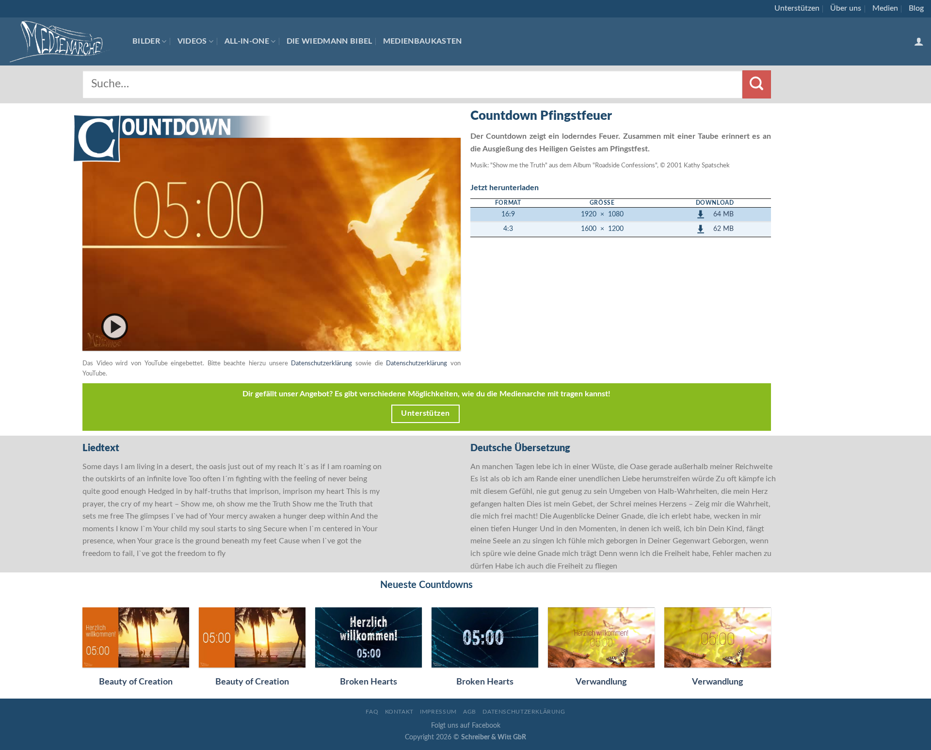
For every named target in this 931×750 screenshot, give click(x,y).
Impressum (438, 712)
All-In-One (247, 41)
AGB (469, 712)
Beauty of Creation (136, 682)
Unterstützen (796, 8)
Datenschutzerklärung (321, 363)
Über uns (845, 8)
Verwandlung (601, 682)
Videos (192, 41)
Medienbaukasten (422, 41)
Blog (916, 8)
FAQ (372, 712)
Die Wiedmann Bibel (329, 41)
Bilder (146, 41)
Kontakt (399, 712)
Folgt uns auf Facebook (465, 725)
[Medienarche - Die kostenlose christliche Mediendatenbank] (62, 41)
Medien (885, 8)
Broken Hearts (368, 682)
